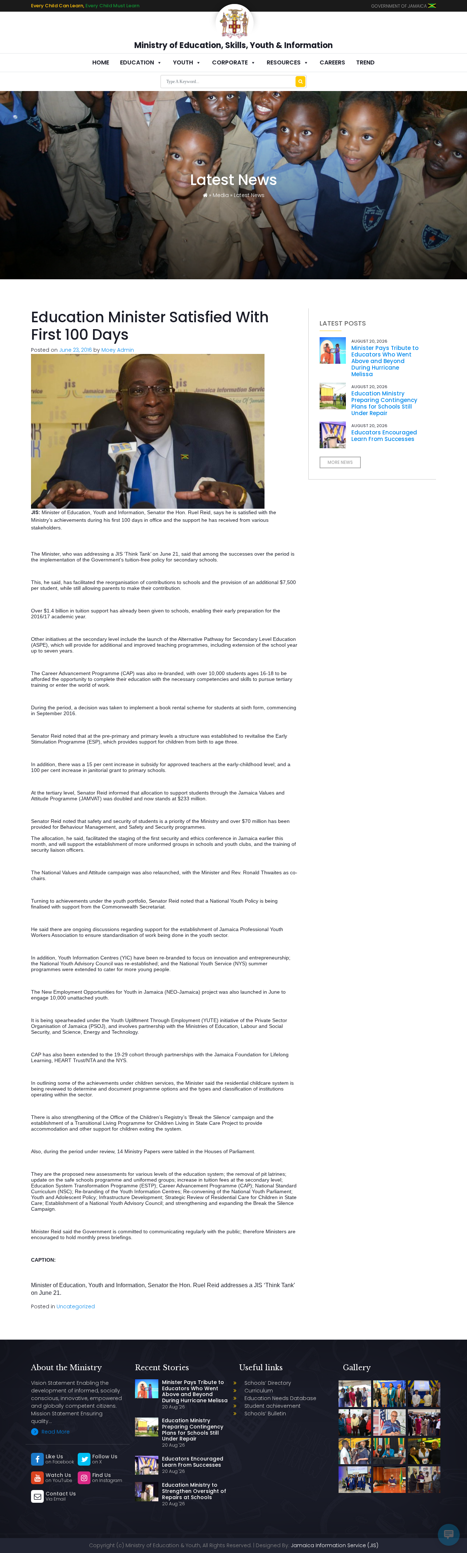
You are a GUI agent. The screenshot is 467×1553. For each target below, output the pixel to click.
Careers (332, 62)
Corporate (230, 62)
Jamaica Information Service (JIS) (334, 1545)
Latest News (249, 195)
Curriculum (258, 1390)
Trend (365, 62)
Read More (55, 1431)
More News (340, 462)
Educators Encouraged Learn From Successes (384, 436)
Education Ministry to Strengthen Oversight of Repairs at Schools (194, 1491)
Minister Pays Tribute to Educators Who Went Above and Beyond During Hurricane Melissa (384, 361)
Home (100, 62)
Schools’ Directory (267, 1383)
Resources (284, 62)
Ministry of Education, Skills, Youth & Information (233, 45)
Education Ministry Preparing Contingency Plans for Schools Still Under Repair (384, 403)
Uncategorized (76, 1306)
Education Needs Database (280, 1398)
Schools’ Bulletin (265, 1413)
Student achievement (272, 1406)
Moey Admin (117, 350)
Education (137, 62)
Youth (183, 62)
